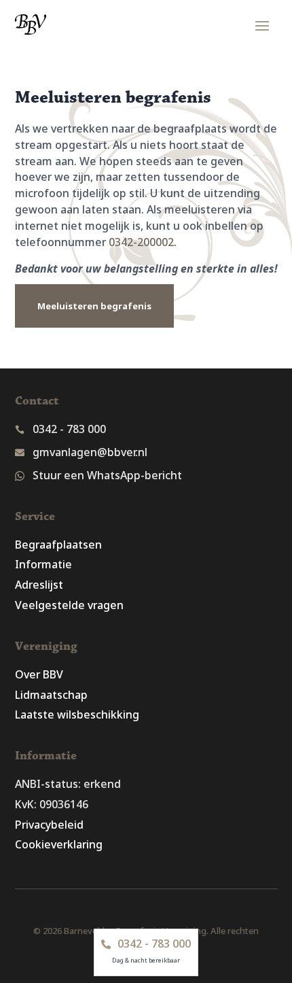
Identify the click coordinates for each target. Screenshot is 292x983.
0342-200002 (141, 242)
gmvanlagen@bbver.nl (90, 452)
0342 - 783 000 (69, 428)
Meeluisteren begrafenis (94, 306)
